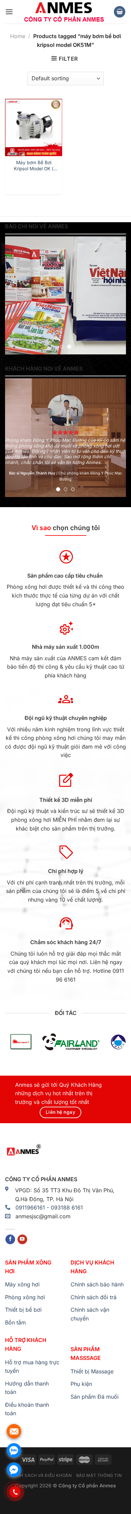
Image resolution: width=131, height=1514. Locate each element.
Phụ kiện (81, 1383)
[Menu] (9, 11)
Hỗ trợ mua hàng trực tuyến (32, 1366)
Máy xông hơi (22, 1284)
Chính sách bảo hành (97, 1284)
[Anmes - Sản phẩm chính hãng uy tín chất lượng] (63, 12)
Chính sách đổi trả (94, 1297)
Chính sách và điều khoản (40, 1475)
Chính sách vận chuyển (90, 1314)
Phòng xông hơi (25, 1297)
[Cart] (119, 12)
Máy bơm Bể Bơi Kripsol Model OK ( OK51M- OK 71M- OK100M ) (33, 166)
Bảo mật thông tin (99, 1475)
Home (17, 36)
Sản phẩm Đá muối (95, 1396)
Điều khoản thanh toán (27, 1409)
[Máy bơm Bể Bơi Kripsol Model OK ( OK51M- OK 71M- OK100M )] (33, 127)
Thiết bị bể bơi (23, 1309)
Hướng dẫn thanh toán (27, 1388)
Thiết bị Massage (92, 1371)
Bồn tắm (15, 1322)
